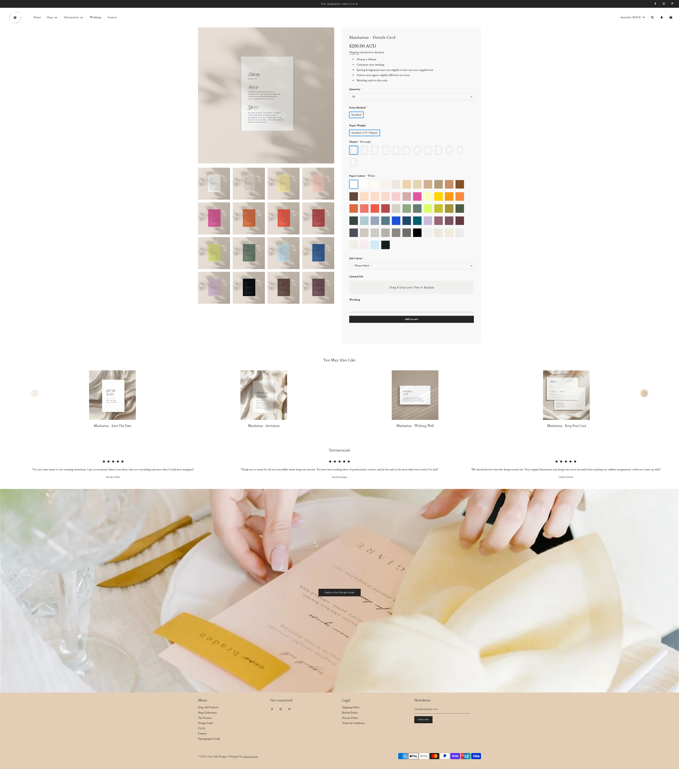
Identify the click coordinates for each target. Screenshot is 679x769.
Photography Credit (209, 739)
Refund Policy (350, 713)
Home (37, 17)
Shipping (354, 52)
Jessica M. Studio (250, 756)
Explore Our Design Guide (340, 592)
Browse (429, 287)
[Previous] (35, 393)
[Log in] (661, 17)
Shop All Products (208, 707)
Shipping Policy (350, 707)
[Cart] (671, 17)
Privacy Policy (350, 718)
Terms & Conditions (353, 723)
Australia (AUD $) (631, 17)
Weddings (95, 17)
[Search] (652, 17)
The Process (205, 718)
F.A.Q (201, 728)
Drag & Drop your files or (411, 287)
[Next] (644, 393)
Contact (112, 17)
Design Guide (205, 723)
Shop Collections (207, 713)
